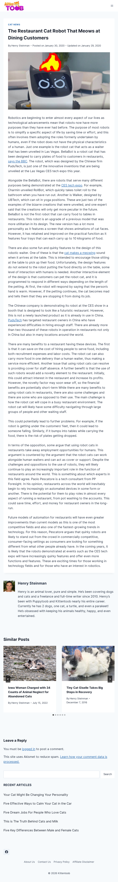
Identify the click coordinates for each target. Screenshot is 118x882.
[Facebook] (6, 852)
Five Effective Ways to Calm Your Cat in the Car (37, 803)
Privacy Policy (62, 861)
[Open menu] (112, 5)
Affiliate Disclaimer (83, 861)
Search (107, 774)
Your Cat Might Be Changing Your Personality (35, 795)
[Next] (110, 679)
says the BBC (17, 161)
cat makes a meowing (79, 253)
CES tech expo (71, 185)
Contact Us (44, 861)
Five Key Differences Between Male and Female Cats (41, 830)
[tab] (53, 715)
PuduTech (15, 320)
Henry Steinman (20, 45)
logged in (28, 749)
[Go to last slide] (8, 679)
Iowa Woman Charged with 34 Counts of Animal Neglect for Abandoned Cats (29, 692)
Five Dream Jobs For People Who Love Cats (34, 812)
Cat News (14, 24)
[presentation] (29, 663)
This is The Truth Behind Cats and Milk (30, 821)
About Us (29, 861)
